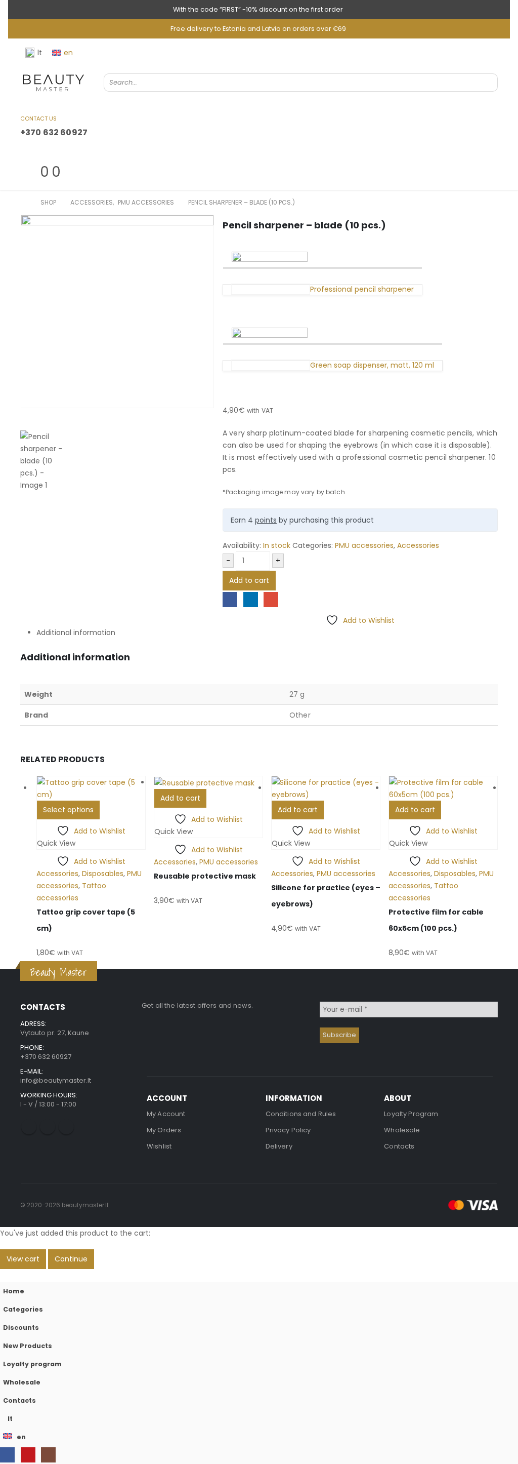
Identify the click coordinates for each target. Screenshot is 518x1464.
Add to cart (249, 580)
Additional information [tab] (75, 632)
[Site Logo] (53, 82)
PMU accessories (364, 545)
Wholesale (402, 1130)
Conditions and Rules (301, 1114)
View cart (23, 1259)
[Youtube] (28, 1454)
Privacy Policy (288, 1130)
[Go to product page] (91, 788)
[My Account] (24, 151)
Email (271, 599)
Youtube (47, 1126)
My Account (166, 1114)
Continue (71, 1259)
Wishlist (159, 1146)
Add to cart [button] (180, 798)
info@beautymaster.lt (55, 1080)
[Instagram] (48, 1454)
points (266, 520)
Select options (68, 810)
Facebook (230, 599)
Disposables (102, 873)
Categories (23, 1309)
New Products (27, 1345)
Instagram (66, 1126)
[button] (6, 1275)
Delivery (279, 1146)
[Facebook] (7, 1454)
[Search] (483, 82)
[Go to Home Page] (23, 202)
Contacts (399, 1146)
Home (13, 1291)
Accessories (418, 545)
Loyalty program (32, 1364)
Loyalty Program (411, 1114)
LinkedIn (250, 599)
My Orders (164, 1130)
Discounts (21, 1327)
